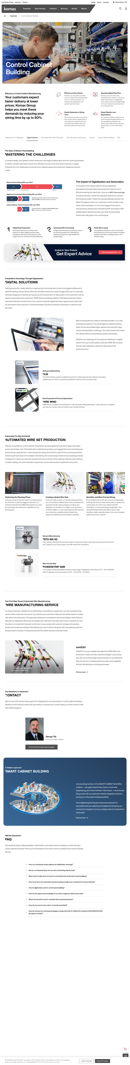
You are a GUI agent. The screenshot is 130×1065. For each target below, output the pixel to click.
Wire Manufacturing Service (76, 137)
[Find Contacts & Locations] (125, 1056)
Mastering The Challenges (14, 137)
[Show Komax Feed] (125, 1049)
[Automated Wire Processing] (10, 9)
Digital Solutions (32, 137)
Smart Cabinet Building (106, 137)
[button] (86, 1061)
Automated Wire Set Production (52, 137)
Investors (18, 2)
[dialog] (65, 1061)
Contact (92, 137)
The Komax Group (7, 2)
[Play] (34, 657)
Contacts (106, 2)
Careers (25, 2)
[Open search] (120, 8)
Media (93, 2)
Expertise (13, 16)
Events (99, 2)
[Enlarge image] (40, 490)
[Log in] (126, 8)
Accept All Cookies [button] (102, 1061)
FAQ (118, 137)
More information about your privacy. (49, 1062)
